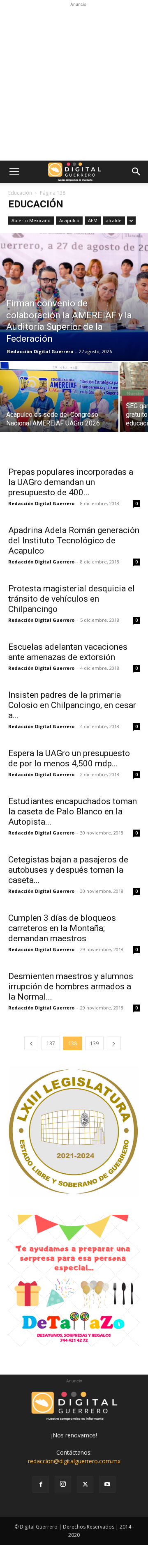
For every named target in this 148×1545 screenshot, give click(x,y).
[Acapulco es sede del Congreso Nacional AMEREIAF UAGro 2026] (59, 406)
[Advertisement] (74, 82)
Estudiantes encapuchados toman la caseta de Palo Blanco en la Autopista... (72, 811)
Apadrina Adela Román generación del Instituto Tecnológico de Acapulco (73, 540)
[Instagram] (63, 1484)
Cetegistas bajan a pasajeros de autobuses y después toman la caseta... (68, 870)
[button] (14, 172)
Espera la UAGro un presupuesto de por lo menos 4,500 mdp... (69, 758)
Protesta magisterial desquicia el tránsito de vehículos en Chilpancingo (71, 599)
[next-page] (114, 1043)
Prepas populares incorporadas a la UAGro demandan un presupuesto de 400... (70, 482)
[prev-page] (31, 1043)
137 (50, 1043)
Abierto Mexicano (31, 220)
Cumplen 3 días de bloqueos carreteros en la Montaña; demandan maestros (62, 928)
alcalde (114, 220)
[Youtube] (107, 1484)
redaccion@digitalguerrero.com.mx (74, 1461)
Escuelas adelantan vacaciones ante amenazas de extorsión (67, 652)
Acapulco (69, 220)
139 (94, 1043)
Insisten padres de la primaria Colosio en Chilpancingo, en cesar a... (72, 705)
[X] (85, 1484)
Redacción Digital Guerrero (40, 351)
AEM (92, 220)
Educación (20, 192)
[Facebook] (40, 1484)
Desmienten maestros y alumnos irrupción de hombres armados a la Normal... (70, 986)
